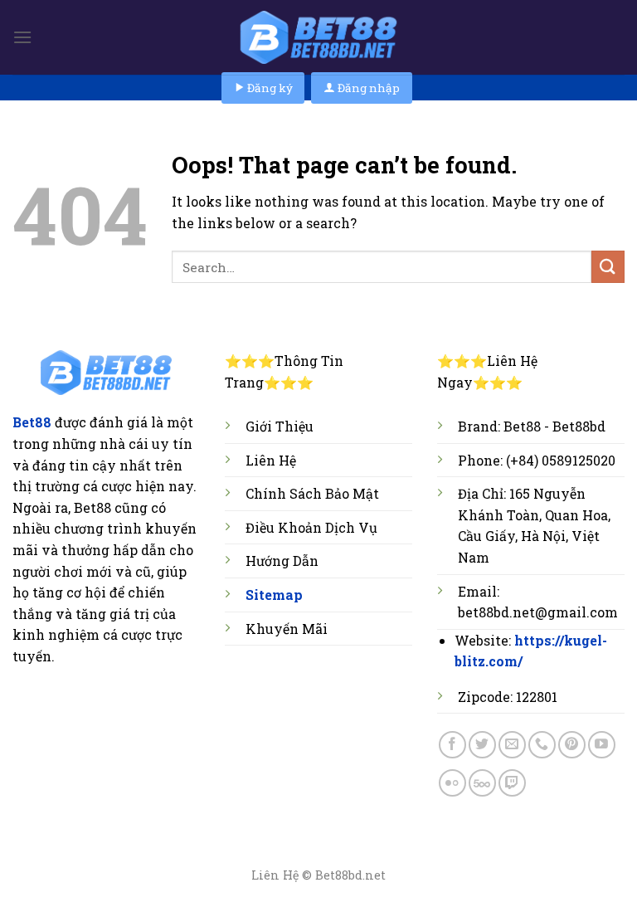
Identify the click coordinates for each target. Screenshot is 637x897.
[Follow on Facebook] (452, 744)
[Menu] (22, 37)
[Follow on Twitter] (482, 744)
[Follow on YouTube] (601, 744)
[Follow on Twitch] (512, 783)
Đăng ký (269, 87)
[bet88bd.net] (318, 37)
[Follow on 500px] (482, 783)
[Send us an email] (512, 744)
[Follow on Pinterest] (572, 744)
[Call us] (542, 744)
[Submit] (608, 267)
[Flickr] (452, 783)
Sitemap (274, 594)
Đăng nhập (367, 87)
